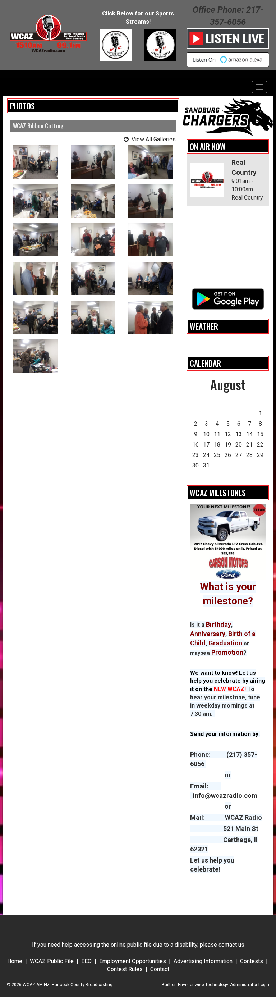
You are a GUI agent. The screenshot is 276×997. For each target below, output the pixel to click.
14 (249, 434)
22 (260, 444)
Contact (159, 969)
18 (217, 444)
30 (195, 465)
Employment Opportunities (132, 961)
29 (260, 455)
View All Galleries (154, 139)
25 (217, 455)
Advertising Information (203, 961)
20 (238, 444)
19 (228, 444)
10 (206, 434)
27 (238, 455)
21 (249, 444)
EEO (86, 961)
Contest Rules (125, 969)
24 (206, 455)
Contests (251, 961)
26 (228, 455)
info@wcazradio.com (225, 795)
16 (195, 444)
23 (195, 455)
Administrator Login (249, 984)
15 (260, 434)
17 (206, 444)
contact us (231, 944)
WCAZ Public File (52, 961)
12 (228, 434)
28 (249, 455)
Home (14, 961)
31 (206, 465)
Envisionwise (191, 984)
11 (217, 434)
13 (238, 434)
